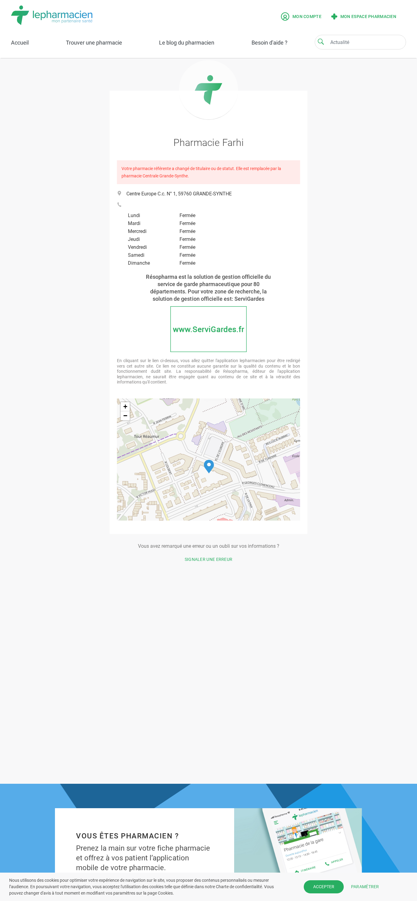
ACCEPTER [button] (323, 886)
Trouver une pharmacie (94, 42)
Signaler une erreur (209, 559)
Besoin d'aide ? (270, 42)
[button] (209, 467)
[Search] (321, 41)
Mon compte (306, 16)
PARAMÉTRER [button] (365, 886)
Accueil (20, 42)
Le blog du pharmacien (186, 42)
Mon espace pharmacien (368, 16)
